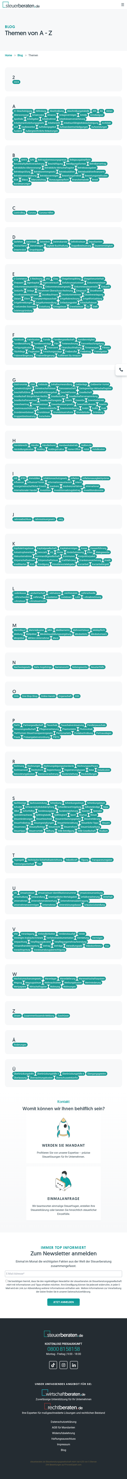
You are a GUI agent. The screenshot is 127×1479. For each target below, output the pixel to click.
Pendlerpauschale (96, 725)
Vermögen (97, 938)
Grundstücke (83, 412)
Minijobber (19, 638)
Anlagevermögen (68, 115)
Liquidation (52, 597)
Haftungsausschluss (63, 1438)
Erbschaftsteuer (88, 302)
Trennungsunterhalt (24, 864)
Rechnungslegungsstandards (59, 766)
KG (51, 552)
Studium (103, 831)
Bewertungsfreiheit (71, 175)
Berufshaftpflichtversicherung (29, 163)
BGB (16, 179)
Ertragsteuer (59, 306)
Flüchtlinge (19, 351)
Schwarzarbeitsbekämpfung (39, 807)
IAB (15, 478)
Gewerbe (80, 400)
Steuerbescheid (44, 819)
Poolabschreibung (83, 733)
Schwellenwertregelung (69, 807)
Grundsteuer (43, 412)
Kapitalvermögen (69, 548)
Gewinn (103, 404)
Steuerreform (70, 827)
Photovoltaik (86, 729)
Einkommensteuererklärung (28, 286)
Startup (83, 815)
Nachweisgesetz (22, 667)
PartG (17, 725)
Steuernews (20, 827)
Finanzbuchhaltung (72, 347)
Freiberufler (71, 351)
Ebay (55, 278)
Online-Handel (48, 696)
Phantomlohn (69, 729)
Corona (32, 212)
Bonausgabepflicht (59, 179)
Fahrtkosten (33, 339)
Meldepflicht (99, 630)
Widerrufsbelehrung (63, 1433)
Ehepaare (18, 282)
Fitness (106, 347)
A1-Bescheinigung (23, 111)
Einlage (30, 290)
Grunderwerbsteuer (24, 412)
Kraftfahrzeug (69, 560)
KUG (32, 564)
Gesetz (68, 400)
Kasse (84, 548)
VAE (16, 934)
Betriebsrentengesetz (45, 171)
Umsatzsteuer (27, 893)
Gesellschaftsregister (51, 400)
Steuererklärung (92, 819)
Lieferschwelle (88, 593)
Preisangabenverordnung (36, 737)
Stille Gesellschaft (87, 831)
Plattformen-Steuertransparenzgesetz (33, 733)
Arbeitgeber (33, 119)
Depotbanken (95, 241)
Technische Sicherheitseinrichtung (44, 860)
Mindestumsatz (99, 634)
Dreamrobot (20, 249)
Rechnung (19, 766)
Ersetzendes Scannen (25, 306)
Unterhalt (108, 897)
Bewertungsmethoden (96, 175)
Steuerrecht (54, 827)
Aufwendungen (99, 127)
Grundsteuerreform (63, 412)
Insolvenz (54, 486)
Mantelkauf (19, 630)
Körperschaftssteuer (24, 560)
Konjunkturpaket (86, 556)
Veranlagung (27, 934)
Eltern (27, 298)
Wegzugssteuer (33, 982)
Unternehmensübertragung (74, 901)
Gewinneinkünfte (48, 408)
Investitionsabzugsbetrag (67, 490)
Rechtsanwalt (21, 770)
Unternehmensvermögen (26, 904)
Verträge (58, 945)
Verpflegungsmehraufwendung (70, 941)
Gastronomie (20, 384)
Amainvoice (38, 115)
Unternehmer (49, 904)
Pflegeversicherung (49, 729)
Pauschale (52, 725)
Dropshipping (36, 249)
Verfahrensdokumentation (60, 938)
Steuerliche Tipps (90, 823)
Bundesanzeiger (22, 183)
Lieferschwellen (22, 597)
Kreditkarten (20, 564)
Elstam (17, 298)
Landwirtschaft (37, 593)
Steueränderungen (23, 819)
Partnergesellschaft (33, 725)
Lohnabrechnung (92, 597)
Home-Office (74, 449)
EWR (95, 306)
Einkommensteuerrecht (86, 286)
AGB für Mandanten (63, 1427)
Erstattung (44, 306)
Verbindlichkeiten (46, 934)
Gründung (98, 412)
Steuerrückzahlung (90, 827)
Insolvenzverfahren (72, 486)
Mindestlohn (81, 634)
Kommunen (69, 556)
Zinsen (17, 1015)
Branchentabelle (80, 179)
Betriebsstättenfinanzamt (91, 171)
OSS (77, 696)
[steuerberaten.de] (21, 4)
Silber (16, 811)
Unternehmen (21, 901)
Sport (73, 815)
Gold (103, 408)
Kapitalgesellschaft (47, 548)
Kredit (108, 560)
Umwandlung (38, 897)
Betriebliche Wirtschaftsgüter (59, 167)
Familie (46, 339)
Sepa (105, 807)
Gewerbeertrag (21, 404)
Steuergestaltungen (44, 823)
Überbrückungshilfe (24, 1073)
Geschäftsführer (22, 392)
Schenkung (56, 803)
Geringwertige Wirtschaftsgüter (95, 388)
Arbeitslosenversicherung (72, 119)
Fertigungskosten (23, 347)
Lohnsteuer (19, 601)
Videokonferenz (94, 945)
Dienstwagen (36, 245)
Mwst (56, 638)
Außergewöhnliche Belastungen (41, 131)
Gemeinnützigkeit (23, 388)
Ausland (18, 131)
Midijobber (31, 634)
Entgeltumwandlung (46, 302)
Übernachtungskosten (41, 1077)
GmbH (85, 408)
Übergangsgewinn (96, 1073)
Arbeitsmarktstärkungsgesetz (29, 123)
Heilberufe (86, 445)
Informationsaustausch (60, 482)
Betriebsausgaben (87, 167)
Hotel (86, 449)
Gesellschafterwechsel (25, 400)
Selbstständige (92, 807)
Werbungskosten (73, 982)
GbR (32, 384)
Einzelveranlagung (94, 294)
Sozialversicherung (68, 811)
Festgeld (39, 347)
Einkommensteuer (96, 282)
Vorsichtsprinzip (22, 949)
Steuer (93, 815)
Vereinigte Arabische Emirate (28, 938)
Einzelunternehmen (71, 294)
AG (101, 111)
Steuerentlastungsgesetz (68, 819)
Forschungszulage (52, 351)
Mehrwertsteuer (81, 630)
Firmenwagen (92, 347)
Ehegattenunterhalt (94, 278)
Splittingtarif (60, 815)
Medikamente (63, 630)
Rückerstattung (70, 774)
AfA (94, 111)
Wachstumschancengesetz (28, 978)
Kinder (60, 552)
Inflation (75, 478)
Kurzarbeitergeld (100, 564)
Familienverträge (42, 343)
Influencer (19, 482)
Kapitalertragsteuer (24, 548)
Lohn (77, 597)
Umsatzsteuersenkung (91, 893)
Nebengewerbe (79, 667)
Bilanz (25, 179)
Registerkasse (54, 770)
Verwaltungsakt (74, 945)
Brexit (95, 179)
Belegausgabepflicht (80, 159)
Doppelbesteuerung (81, 245)
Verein (82, 934)
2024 (16, 82)
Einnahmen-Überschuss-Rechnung (55, 290)
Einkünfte (18, 290)
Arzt (16, 127)
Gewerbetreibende (86, 404)
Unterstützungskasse (70, 904)
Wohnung (55, 986)
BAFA (24, 159)
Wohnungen (69, 986)
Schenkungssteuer (74, 803)
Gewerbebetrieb (96, 400)
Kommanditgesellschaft (47, 556)
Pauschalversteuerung (72, 725)
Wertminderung (93, 982)
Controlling (19, 212)
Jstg (60, 519)
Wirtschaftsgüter (38, 986)
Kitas (89, 552)
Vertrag (46, 945)
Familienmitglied (86, 339)
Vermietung (83, 938)
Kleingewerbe (102, 552)
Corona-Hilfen (46, 212)
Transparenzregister (102, 860)
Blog (63, 1450)
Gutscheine (44, 416)
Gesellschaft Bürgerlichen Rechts (30, 396)
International (92, 486)
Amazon (51, 115)
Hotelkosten (98, 449)
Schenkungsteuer (96, 803)
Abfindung (41, 111)
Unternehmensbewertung (44, 901)
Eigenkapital (33, 282)
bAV (32, 159)
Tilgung (84, 860)
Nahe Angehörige (43, 667)
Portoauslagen (103, 733)
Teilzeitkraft (71, 860)
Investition (45, 490)
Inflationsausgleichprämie (96, 478)
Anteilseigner (96, 115)
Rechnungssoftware (87, 766)
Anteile (83, 115)
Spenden (97, 811)
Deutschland (20, 245)
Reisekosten (103, 770)
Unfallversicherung (90, 897)
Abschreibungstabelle (78, 111)
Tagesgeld (19, 860)
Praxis (17, 737)
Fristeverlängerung (23, 355)
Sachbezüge (20, 803)
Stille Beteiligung (66, 831)
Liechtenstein (71, 593)
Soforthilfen (29, 811)
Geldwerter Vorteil (99, 384)
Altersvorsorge (21, 115)
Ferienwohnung (70, 343)
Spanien (86, 811)
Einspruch (81, 290)
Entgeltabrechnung (70, 298)
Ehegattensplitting (71, 278)
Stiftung (50, 831)
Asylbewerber (28, 127)
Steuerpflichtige (37, 827)
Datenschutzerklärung (78, 1291)
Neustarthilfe (97, 667)
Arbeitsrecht (54, 123)
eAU (48, 278)
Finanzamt (52, 347)
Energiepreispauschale (45, 298)
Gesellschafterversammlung (83, 396)
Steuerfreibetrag (22, 823)
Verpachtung (20, 941)
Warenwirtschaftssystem (92, 978)
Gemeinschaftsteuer (45, 388)
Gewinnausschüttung (25, 408)
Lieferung (38, 597)
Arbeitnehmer (49, 119)
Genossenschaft (67, 388)
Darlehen (18, 241)
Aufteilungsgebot (47, 127)
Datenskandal (60, 241)
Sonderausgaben (47, 811)
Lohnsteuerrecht (37, 601)
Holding (41, 449)
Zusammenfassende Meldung (39, 1015)
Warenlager (51, 978)
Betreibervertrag (97, 163)
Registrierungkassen (74, 770)
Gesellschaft (85, 392)
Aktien (109, 111)
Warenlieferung (67, 978)
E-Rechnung (36, 278)
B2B (16, 159)
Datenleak (31, 241)
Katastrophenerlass (24, 552)
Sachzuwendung (38, 803)
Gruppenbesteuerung (25, 416)
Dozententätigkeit (104, 245)
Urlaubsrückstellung (94, 904)
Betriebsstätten (67, 171)
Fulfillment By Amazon (69, 355)
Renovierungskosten (24, 774)
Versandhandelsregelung (26, 945)
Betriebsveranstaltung (25, 175)
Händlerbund (49, 445)
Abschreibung (57, 111)
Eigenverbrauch (51, 282)
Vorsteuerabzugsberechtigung (49, 949)
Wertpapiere (20, 986)
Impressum (63, 1444)
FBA (56, 343)
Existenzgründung (23, 310)
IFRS (23, 478)
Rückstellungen (89, 774)
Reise (91, 770)
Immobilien (34, 478)
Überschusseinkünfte (67, 1077)
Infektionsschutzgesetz (55, 478)
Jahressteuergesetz (45, 519)
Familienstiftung (22, 343)
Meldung (18, 634)
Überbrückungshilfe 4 (73, 1073)
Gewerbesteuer (40, 404)
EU (88, 306)
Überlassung (20, 1077)
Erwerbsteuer (76, 306)
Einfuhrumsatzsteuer (73, 282)
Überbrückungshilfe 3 (48, 1073)
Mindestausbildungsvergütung (55, 634)
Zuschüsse (63, 1015)
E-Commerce (20, 278)
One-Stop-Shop (30, 696)
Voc (107, 945)
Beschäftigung (55, 163)
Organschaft (65, 696)
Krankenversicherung (90, 560)
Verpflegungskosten (40, 941)
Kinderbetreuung (75, 552)
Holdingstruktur (56, 449)
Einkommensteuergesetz (58, 286)
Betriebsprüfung (22, 171)
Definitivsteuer (78, 241)
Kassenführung (98, 548)
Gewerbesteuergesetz (62, 404)
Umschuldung (21, 897)
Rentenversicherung (48, 774)
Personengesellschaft (25, 729)
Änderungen (20, 1044)
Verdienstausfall (67, 934)
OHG (16, 696)
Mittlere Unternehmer (38, 638)
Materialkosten (36, 630)
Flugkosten (34, 351)
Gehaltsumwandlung (61, 384)
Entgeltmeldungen (23, 302)
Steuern (106, 823)
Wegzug (18, 982)
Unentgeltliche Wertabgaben (62, 897)
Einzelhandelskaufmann (26, 294)
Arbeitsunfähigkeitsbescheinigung (81, 123)
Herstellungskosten (24, 449)
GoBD (95, 408)
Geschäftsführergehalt (45, 392)
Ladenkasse (20, 593)
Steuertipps (19, 831)
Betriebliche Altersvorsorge (27, 167)
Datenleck (45, 241)
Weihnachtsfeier (52, 982)
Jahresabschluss (22, 519)
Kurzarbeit (83, 564)
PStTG (56, 737)
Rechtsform (37, 770)
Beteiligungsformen (76, 163)
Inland (78, 482)
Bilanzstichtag (38, 179)
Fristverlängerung (45, 355)
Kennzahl (42, 552)
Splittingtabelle (43, 815)
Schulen (18, 807)
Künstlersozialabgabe (63, 564)
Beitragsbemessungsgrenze (52, 159)
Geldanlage (81, 384)
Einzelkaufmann (50, 294)
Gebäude (42, 384)
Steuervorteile (36, 831)
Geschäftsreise (68, 392)
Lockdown (66, 597)
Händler (35, 445)
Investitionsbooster (94, 490)
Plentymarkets (63, 733)
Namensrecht (62, 667)
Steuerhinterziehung (67, 823)
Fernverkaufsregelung (92, 343)
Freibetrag (85, 351)
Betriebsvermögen (49, 175)
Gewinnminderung (69, 408)
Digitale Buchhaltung (57, 245)
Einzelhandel (96, 290)
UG (15, 893)
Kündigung (43, 564)
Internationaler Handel (25, 490)
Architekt (106, 123)
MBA (49, 630)
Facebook (19, 339)
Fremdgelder (100, 351)
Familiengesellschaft (64, 339)
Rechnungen (33, 766)
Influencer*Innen (35, 482)
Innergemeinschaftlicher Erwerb (30, 486)
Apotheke (18, 119)
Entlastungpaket (68, 302)
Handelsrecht (20, 445)
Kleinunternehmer (23, 556)
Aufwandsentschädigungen (74, 127)
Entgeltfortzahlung (92, 298)
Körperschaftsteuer (48, 560)
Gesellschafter (58, 396)
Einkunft (105, 286)
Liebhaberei (55, 593)
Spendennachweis (23, 815)
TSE (39, 864)
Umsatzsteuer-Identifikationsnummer (57, 893)
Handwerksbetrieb (68, 445)
